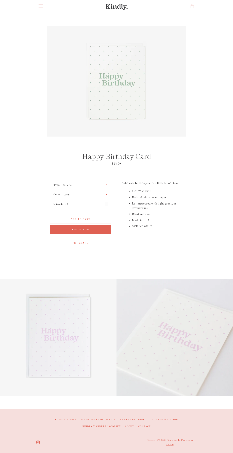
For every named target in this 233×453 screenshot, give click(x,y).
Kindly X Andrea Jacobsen (101, 426)
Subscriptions (65, 419)
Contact (144, 426)
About (129, 426)
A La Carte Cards (132, 419)
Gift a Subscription (163, 419)
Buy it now (80, 229)
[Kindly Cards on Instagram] (38, 442)
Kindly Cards (173, 439)
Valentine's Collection (97, 419)
